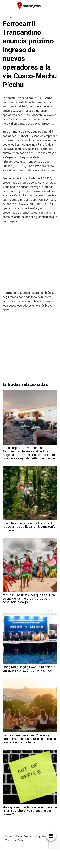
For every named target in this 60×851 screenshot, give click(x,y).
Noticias (7, 17)
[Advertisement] (30, 257)
